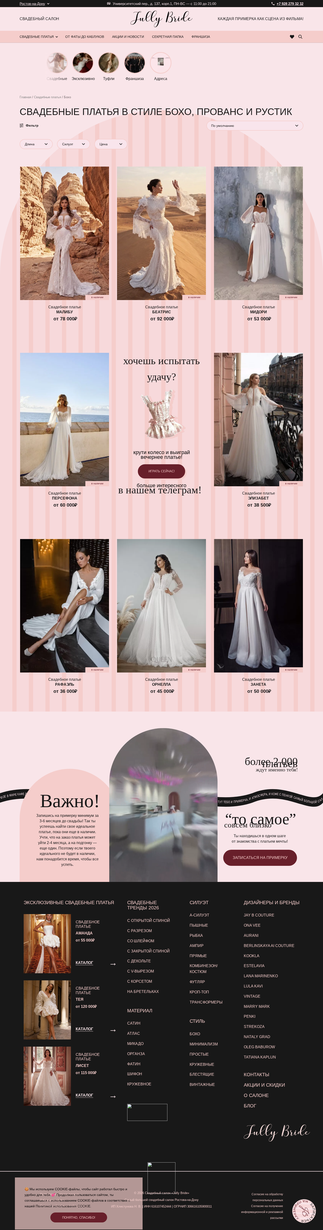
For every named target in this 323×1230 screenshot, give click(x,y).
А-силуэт (199, 915)
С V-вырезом (140, 971)
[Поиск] (300, 37)
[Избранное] (292, 37)
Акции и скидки (264, 1085)
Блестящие (202, 1074)
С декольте (139, 961)
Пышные (199, 925)
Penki (249, 1016)
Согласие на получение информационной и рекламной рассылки (262, 1212)
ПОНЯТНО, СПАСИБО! (78, 1217)
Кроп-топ (199, 992)
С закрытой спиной (148, 951)
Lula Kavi (253, 986)
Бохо (195, 1034)
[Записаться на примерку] (304, 1211)
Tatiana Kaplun (260, 1057)
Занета (258, 684)
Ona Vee (252, 925)
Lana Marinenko (261, 976)
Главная (25, 97)
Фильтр (32, 125)
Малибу (64, 312)
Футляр (197, 982)
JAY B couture (259, 915)
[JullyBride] (161, 19)
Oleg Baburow (259, 1047)
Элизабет (258, 498)
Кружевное (139, 1084)
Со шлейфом (140, 941)
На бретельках (143, 992)
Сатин (133, 1023)
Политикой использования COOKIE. (63, 1206)
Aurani (251, 936)
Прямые (198, 956)
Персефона (64, 498)
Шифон (134, 1074)
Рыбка (196, 936)
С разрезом (139, 931)
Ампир (197, 946)
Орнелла (161, 684)
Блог (250, 1105)
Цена (104, 144)
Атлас (133, 1033)
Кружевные (202, 1064)
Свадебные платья (47, 97)
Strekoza (254, 1027)
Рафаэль (64, 684)
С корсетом (139, 981)
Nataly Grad (257, 1037)
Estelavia (254, 966)
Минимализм (204, 1044)
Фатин (133, 1064)
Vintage (252, 996)
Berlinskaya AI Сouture (269, 946)
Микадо (135, 1044)
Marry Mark (257, 1006)
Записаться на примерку (260, 858)
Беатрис (161, 312)
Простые (199, 1054)
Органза (136, 1054)
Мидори (258, 312)
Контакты (256, 1074)
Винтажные (202, 1085)
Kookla (251, 956)
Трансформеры (206, 1002)
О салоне (256, 1095)
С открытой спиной (148, 921)
